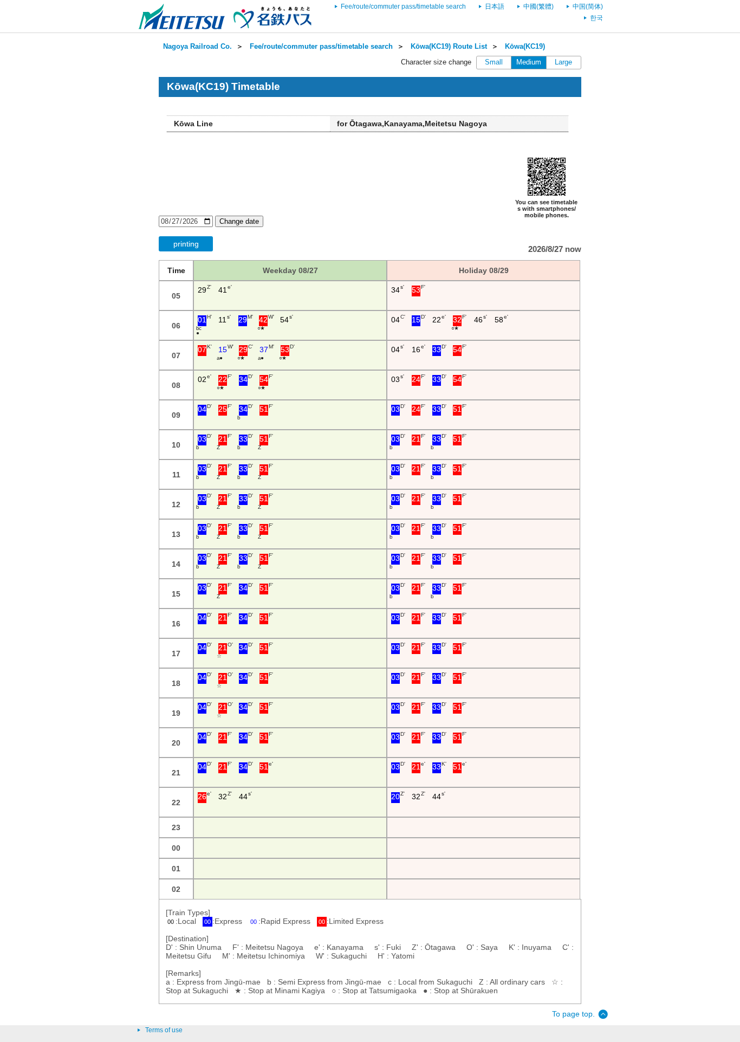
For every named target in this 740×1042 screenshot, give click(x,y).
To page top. (573, 1013)
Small (494, 62)
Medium (528, 62)
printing (186, 244)
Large (563, 62)
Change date (239, 221)
